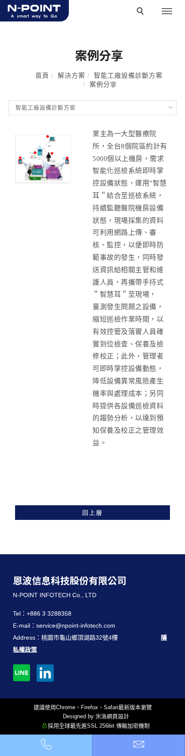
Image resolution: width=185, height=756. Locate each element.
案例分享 (103, 84)
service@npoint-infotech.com (75, 625)
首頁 (42, 75)
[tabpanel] (92, 308)
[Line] (25, 668)
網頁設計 (118, 716)
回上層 (92, 512)
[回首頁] (34, 10)
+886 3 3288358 (49, 613)
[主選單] (166, 11)
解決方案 (71, 75)
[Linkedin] (48, 668)
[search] (141, 12)
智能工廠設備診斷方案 (128, 75)
